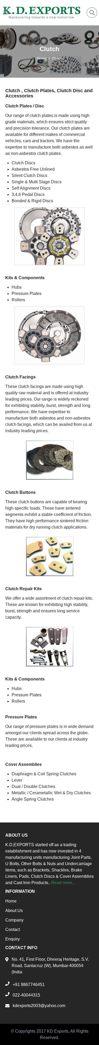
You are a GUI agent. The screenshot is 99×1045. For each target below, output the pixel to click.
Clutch (57, 58)
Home (42, 58)
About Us (14, 910)
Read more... (63, 882)
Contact (12, 929)
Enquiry (12, 939)
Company (14, 920)
